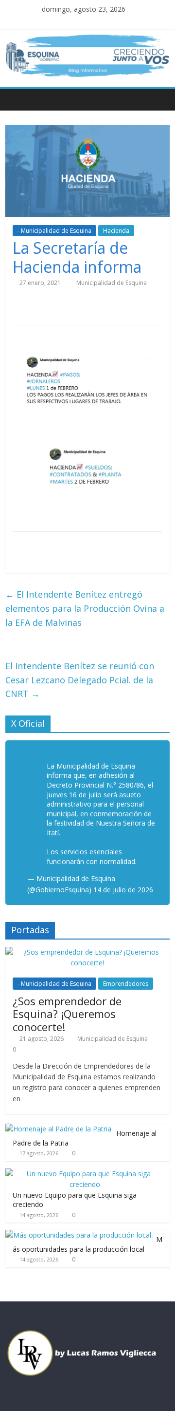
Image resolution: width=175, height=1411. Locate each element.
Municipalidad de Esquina (111, 283)
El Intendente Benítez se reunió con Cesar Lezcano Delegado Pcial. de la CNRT (79, 680)
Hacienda (116, 230)
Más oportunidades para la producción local (87, 1244)
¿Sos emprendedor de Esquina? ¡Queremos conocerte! (67, 1014)
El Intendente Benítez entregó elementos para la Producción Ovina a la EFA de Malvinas (84, 608)
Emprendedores (125, 983)
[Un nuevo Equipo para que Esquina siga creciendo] (85, 1173)
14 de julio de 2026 (123, 889)
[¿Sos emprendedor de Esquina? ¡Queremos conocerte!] (87, 952)
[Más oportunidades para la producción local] (78, 1235)
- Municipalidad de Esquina (54, 230)
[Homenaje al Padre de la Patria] (58, 1128)
